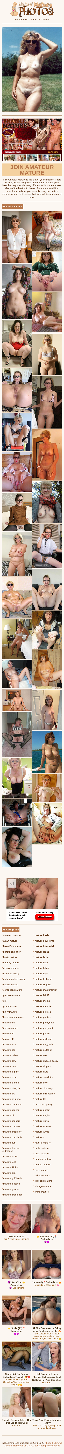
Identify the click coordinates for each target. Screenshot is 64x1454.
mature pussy (41, 1033)
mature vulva (41, 1120)
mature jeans (41, 951)
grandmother (9, 1006)
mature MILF (41, 995)
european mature (12, 989)
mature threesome (44, 1093)
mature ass (8, 1049)
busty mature (9, 957)
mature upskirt (41, 1110)
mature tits (39, 1099)
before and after (11, 951)
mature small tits (43, 1077)
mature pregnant (43, 1028)
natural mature (42, 1142)
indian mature (10, 1028)
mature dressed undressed (11, 1149)
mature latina (41, 968)
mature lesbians (42, 979)
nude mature (41, 1148)
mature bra (8, 1093)
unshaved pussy (42, 1104)
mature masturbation (45, 989)
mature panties (42, 1017)
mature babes (10, 1055)
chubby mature (10, 962)
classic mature (10, 968)
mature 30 (8, 1033)
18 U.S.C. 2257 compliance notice (41, 1445)
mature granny (10, 1189)
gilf (4, 1000)
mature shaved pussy (45, 1060)
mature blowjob (11, 1088)
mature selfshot (42, 1049)
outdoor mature (42, 1159)
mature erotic (10, 1156)
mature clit (8, 1115)
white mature (41, 1191)
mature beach (10, 1066)
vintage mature (42, 1186)
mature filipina (10, 1167)
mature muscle (42, 1006)
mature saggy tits (43, 1044)
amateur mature (11, 935)
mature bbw (9, 1060)
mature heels (41, 935)
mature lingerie (42, 984)
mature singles (42, 1066)
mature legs (40, 973)
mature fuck (9, 1172)
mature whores (42, 1126)
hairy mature (9, 1011)
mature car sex (10, 1110)
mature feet (9, 1161)
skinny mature (41, 1175)
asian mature (9, 940)
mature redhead (42, 1039)
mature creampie (12, 1131)
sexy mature (40, 1170)
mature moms (41, 1000)
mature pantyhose (43, 1022)
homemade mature (13, 1017)
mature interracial (43, 946)
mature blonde (10, 1082)
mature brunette (11, 1099)
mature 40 (8, 1039)
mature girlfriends (12, 1178)
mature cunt (9, 1142)
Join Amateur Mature (32, 170)
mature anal (9, 1044)
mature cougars (11, 1120)
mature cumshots (12, 1137)
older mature (41, 1153)
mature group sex (12, 1194)
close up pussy (10, 973)
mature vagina (41, 1115)
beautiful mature (11, 946)
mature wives (41, 1131)
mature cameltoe (12, 1104)
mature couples (11, 1126)
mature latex (40, 962)
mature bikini (9, 1077)
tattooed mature (42, 1180)
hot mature (8, 1022)
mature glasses (11, 1183)
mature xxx (40, 1137)
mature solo (40, 1082)
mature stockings (43, 1088)
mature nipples (42, 1011)
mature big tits (10, 1071)
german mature (11, 995)
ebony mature (10, 984)
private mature (42, 1164)
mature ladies (41, 957)
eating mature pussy (13, 979)
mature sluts (40, 1071)
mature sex (40, 1055)
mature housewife (43, 940)
